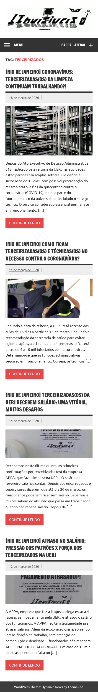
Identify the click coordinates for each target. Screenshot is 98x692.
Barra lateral (73, 44)
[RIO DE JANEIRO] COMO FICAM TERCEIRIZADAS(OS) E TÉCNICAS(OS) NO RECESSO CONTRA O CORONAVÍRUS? (46, 251)
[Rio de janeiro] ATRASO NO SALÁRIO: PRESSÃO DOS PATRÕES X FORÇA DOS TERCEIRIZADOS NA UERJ (45, 548)
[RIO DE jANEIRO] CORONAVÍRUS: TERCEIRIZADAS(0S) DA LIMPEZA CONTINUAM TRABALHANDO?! (39, 79)
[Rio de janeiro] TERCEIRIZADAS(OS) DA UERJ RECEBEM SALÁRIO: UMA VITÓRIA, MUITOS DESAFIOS (47, 402)
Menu (18, 44)
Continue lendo (24, 222)
